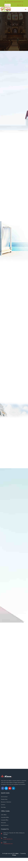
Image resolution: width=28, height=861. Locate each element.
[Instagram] (20, 5)
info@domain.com (8, 843)
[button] (26, 9)
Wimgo (14, 855)
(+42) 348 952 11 (7, 839)
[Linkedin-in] (18, 5)
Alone (16, 853)
